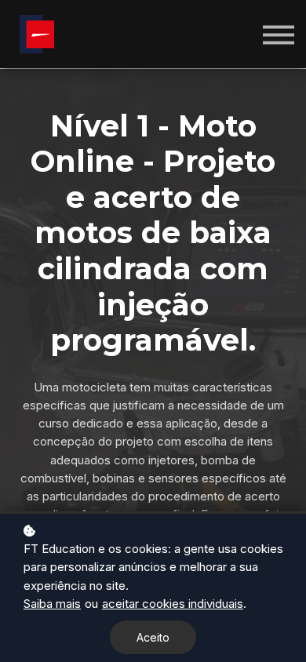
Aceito (153, 637)
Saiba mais (52, 603)
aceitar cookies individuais (172, 603)
